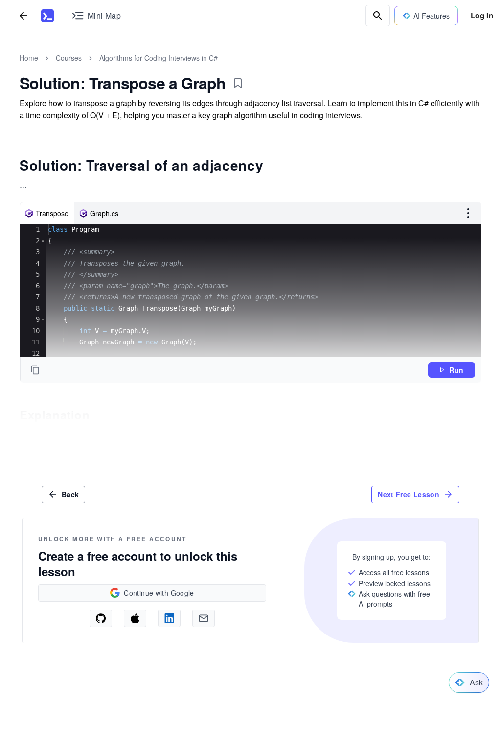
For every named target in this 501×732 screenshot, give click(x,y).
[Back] (23, 15)
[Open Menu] (468, 213)
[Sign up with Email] (203, 618)
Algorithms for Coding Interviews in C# (158, 58)
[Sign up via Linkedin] (169, 618)
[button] (43, 240)
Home (29, 58)
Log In (482, 15)
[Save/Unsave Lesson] (238, 83)
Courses (69, 58)
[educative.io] (47, 15)
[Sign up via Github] (101, 618)
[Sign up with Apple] (135, 618)
